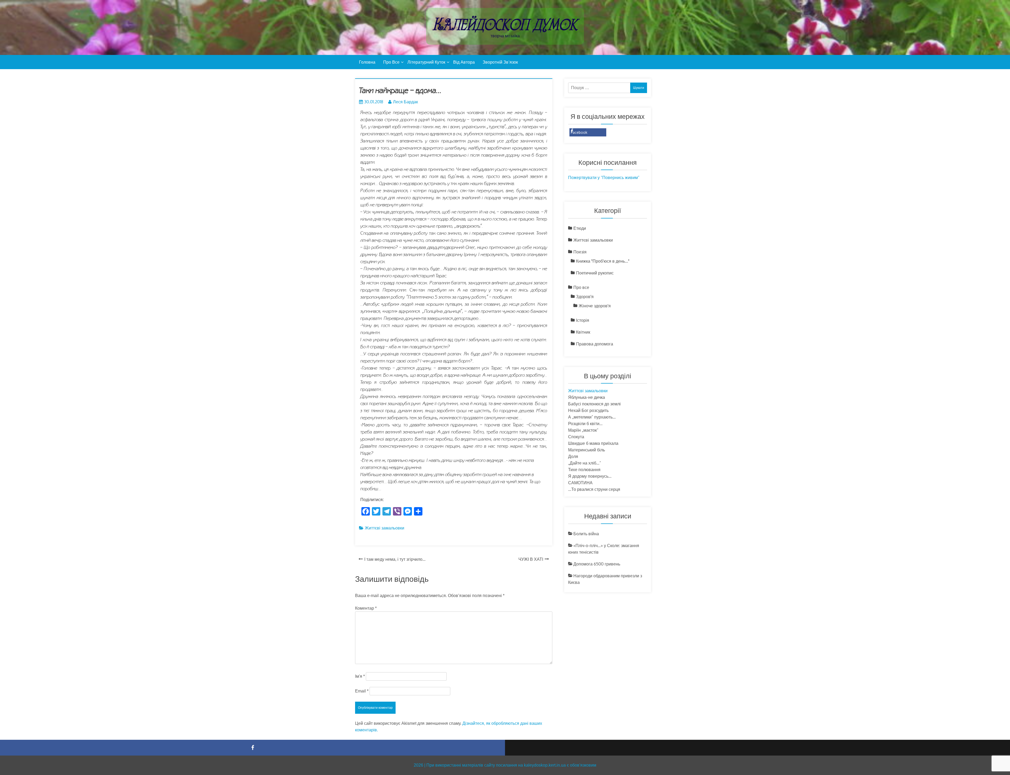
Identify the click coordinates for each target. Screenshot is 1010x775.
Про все (391, 62)
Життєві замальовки (384, 528)
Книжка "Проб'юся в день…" (602, 261)
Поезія (580, 251)
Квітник (583, 332)
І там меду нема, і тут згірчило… (395, 559)
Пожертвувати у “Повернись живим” (603, 177)
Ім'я (360, 676)
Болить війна (586, 533)
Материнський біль (586, 449)
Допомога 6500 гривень (596, 564)
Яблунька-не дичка (586, 397)
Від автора (464, 62)
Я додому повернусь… (590, 476)
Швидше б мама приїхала (593, 443)
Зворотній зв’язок (500, 62)
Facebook (579, 132)
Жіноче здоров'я (595, 305)
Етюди (579, 228)
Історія (582, 320)
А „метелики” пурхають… (592, 417)
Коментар (366, 608)
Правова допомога (594, 343)
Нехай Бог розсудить (588, 410)
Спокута (576, 436)
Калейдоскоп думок (505, 24)
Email (361, 691)
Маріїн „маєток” (583, 430)
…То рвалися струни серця (594, 489)
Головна (367, 62)
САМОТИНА (580, 482)
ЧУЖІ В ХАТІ (530, 559)
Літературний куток (426, 62)
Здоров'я (585, 296)
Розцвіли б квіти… (585, 423)
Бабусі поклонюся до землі (594, 403)
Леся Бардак (405, 101)
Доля (573, 456)
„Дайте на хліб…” (584, 463)
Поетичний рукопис (595, 273)
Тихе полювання (584, 469)
